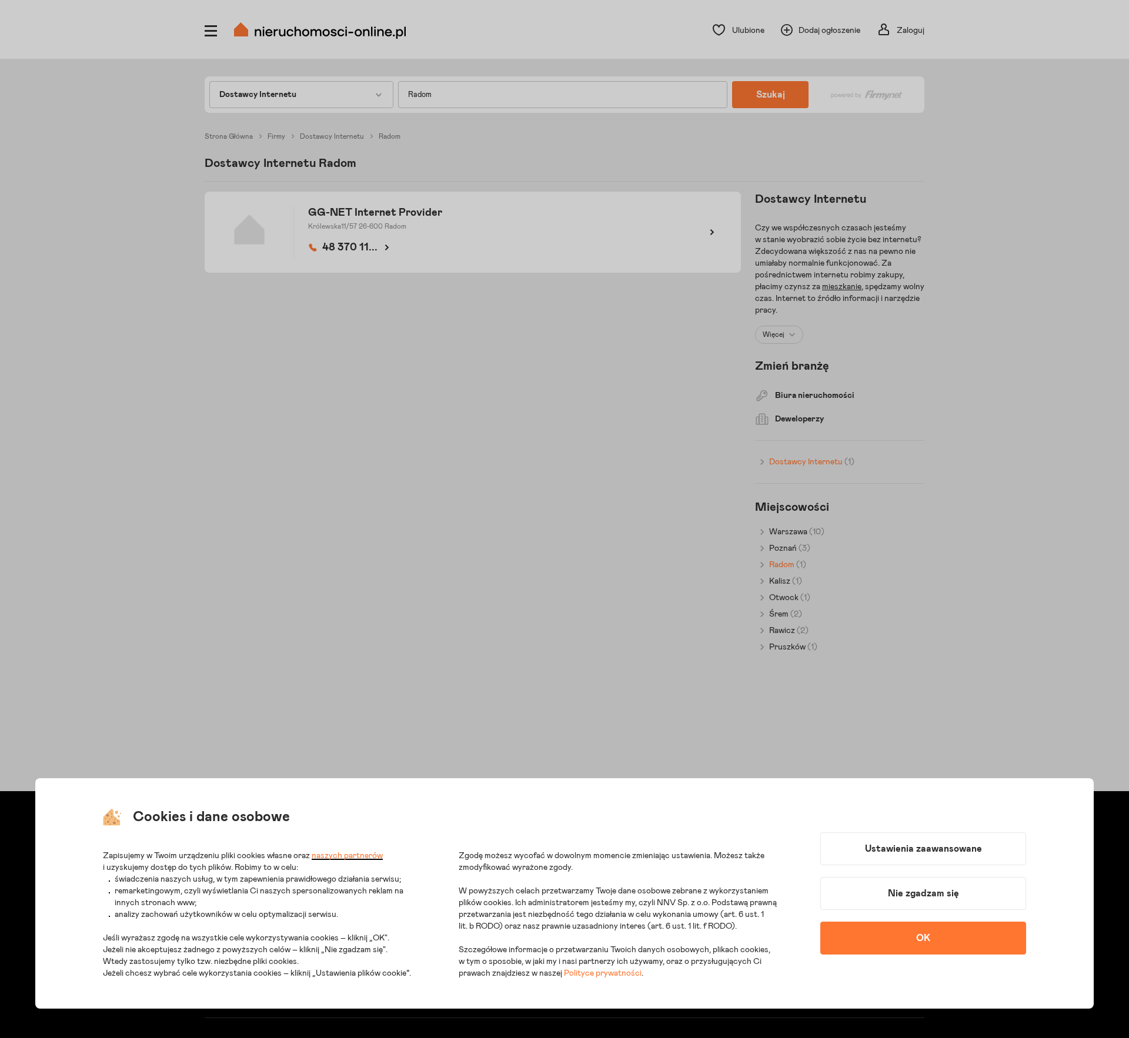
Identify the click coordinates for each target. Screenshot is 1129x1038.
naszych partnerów (347, 856)
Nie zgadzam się (923, 893)
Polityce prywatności (603, 973)
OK (923, 938)
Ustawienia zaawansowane (923, 848)
